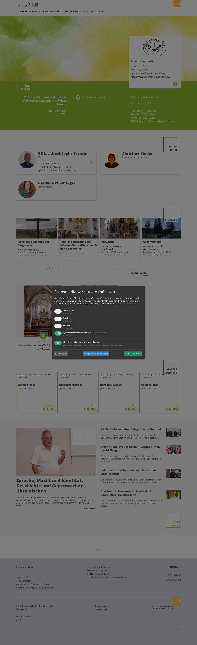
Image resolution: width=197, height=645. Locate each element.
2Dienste (68, 313)
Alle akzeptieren (133, 353)
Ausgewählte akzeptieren (96, 353)
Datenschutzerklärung (126, 303)
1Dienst (68, 335)
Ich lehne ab (61, 353)
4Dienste (68, 321)
